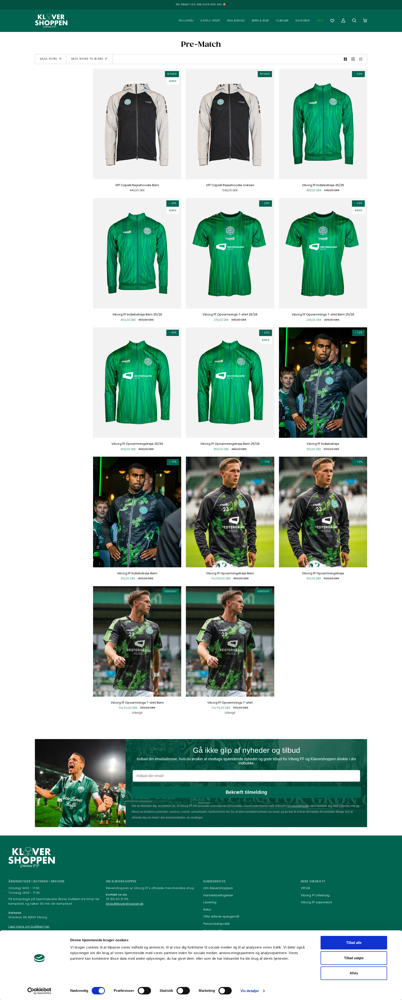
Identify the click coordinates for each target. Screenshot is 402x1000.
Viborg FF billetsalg (315, 895)
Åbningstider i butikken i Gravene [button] (36, 881)
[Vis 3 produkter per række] (353, 59)
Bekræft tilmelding (246, 792)
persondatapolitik (298, 806)
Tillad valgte (354, 958)
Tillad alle (354, 943)
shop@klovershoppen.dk (124, 903)
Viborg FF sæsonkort (316, 902)
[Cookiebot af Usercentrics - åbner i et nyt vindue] (39, 990)
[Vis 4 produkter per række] (362, 59)
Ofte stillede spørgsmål (221, 916)
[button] (186, 21)
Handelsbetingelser (218, 895)
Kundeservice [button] (214, 881)
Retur (207, 909)
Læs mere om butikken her (29, 926)
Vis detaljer (250, 991)
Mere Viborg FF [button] (313, 881)
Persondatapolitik (216, 923)
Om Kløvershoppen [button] (121, 881)
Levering (209, 902)
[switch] (144, 990)
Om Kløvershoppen (218, 888)
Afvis (354, 973)
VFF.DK (305, 888)
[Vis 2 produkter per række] (345, 59)
